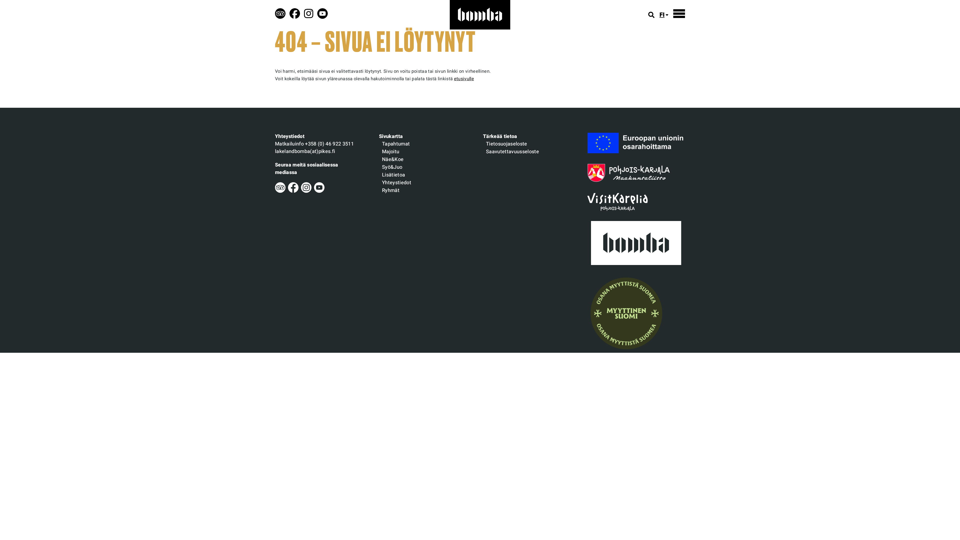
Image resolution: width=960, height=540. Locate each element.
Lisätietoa (393, 174)
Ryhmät (391, 190)
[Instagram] (306, 191)
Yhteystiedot (396, 182)
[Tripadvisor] (280, 191)
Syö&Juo (392, 167)
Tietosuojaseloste (506, 144)
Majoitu (390, 151)
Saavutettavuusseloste (512, 151)
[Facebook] (293, 191)
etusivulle (464, 79)
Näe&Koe (393, 159)
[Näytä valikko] (679, 14)
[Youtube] (319, 191)
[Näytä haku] (651, 15)
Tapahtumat (396, 144)
